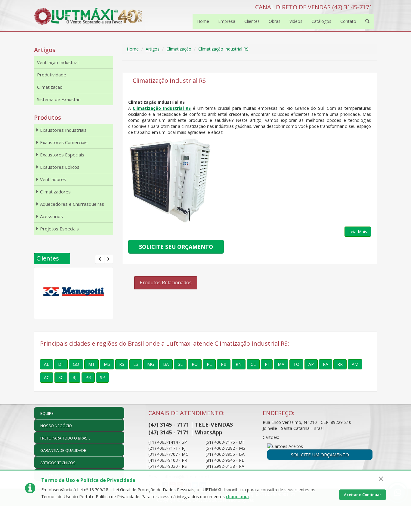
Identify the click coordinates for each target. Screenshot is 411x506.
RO (195, 364)
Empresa (226, 21)
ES (135, 364)
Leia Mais (357, 231)
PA (325, 364)
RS (121, 364)
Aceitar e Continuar (362, 494)
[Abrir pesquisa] (367, 21)
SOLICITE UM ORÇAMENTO (320, 455)
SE (180, 364)
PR (88, 377)
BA (166, 364)
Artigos (152, 49)
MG (150, 364)
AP (311, 364)
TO (296, 364)
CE (253, 364)
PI (267, 364)
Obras (274, 21)
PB (224, 364)
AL (46, 364)
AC (46, 377)
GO (76, 364)
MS (107, 364)
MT (91, 364)
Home (203, 21)
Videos (295, 21)
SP (102, 377)
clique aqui (237, 496)
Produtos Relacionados (166, 282)
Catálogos (321, 21)
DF (61, 364)
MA (281, 364)
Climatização (178, 49)
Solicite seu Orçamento (176, 246)
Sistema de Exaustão (59, 99)
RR (340, 364)
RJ (74, 377)
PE (209, 364)
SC (60, 377)
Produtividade (51, 75)
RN (239, 364)
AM (355, 364)
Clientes (252, 21)
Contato (348, 21)
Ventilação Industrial (58, 62)
